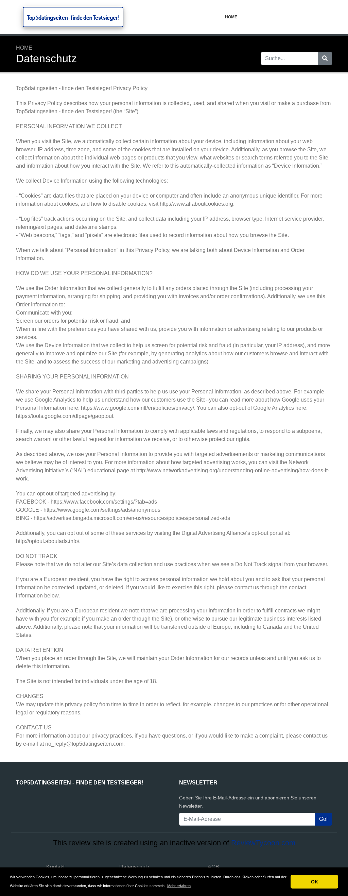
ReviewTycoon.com (263, 843)
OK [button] (314, 881)
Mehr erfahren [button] (179, 886)
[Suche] (325, 58)
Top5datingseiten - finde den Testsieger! (73, 17)
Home (231, 17)
